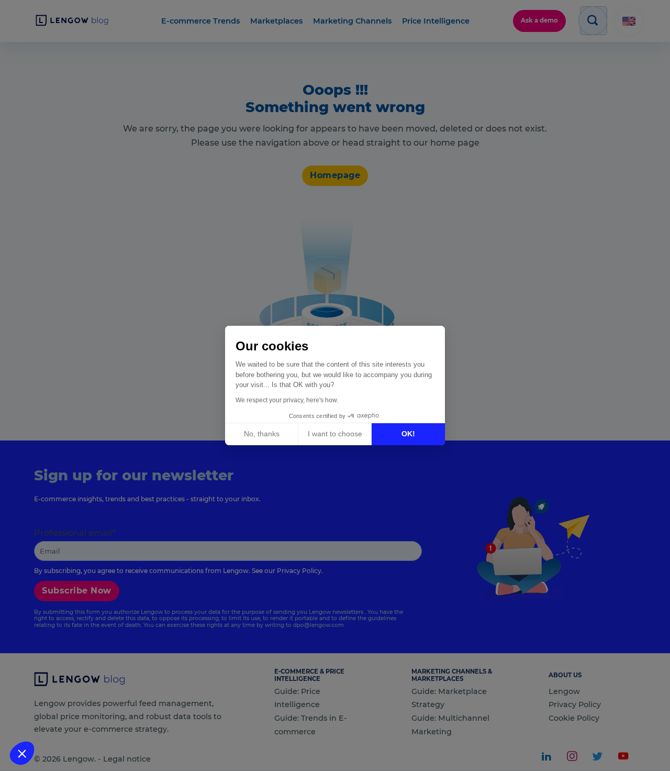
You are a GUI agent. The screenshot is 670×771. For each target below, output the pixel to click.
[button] (22, 753)
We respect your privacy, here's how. (287, 400)
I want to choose (335, 433)
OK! (408, 433)
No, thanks (262, 433)
